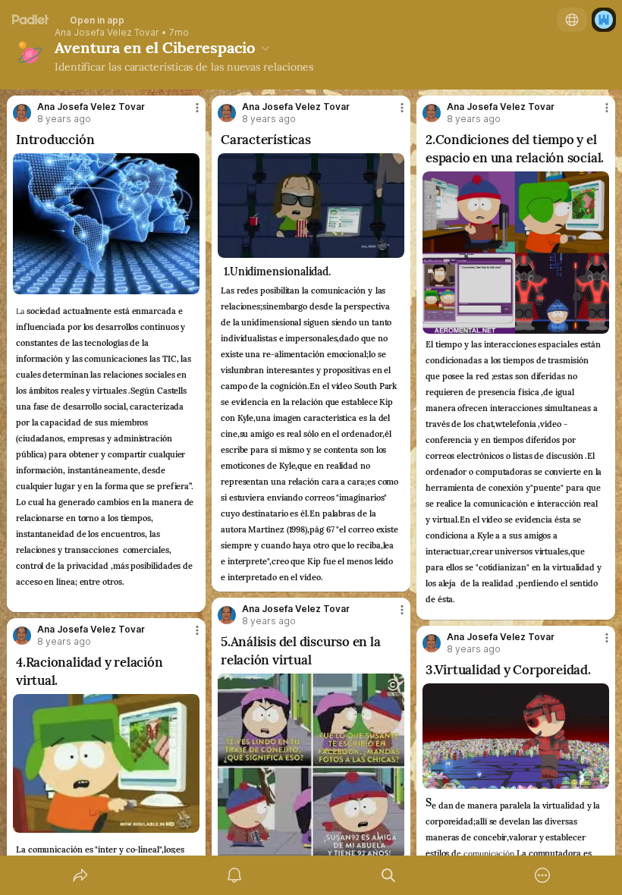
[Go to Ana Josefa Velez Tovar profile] (22, 113)
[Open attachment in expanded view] (106, 223)
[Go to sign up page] (604, 20)
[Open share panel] (80, 875)
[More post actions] (187, 114)
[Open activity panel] (234, 875)
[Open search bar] (388, 875)
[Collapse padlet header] (265, 47)
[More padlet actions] (542, 875)
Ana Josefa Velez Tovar (107, 32)
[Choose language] (572, 20)
